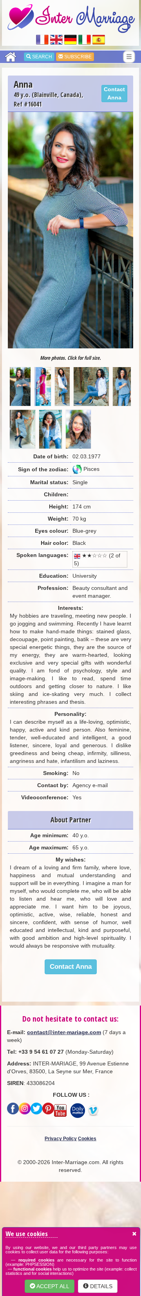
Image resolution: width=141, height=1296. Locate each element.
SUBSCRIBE (77, 56)
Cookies (87, 1138)
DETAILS (100, 1286)
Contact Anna (114, 93)
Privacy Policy (61, 1138)
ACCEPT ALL (52, 1286)
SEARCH (41, 56)
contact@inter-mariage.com (64, 1032)
